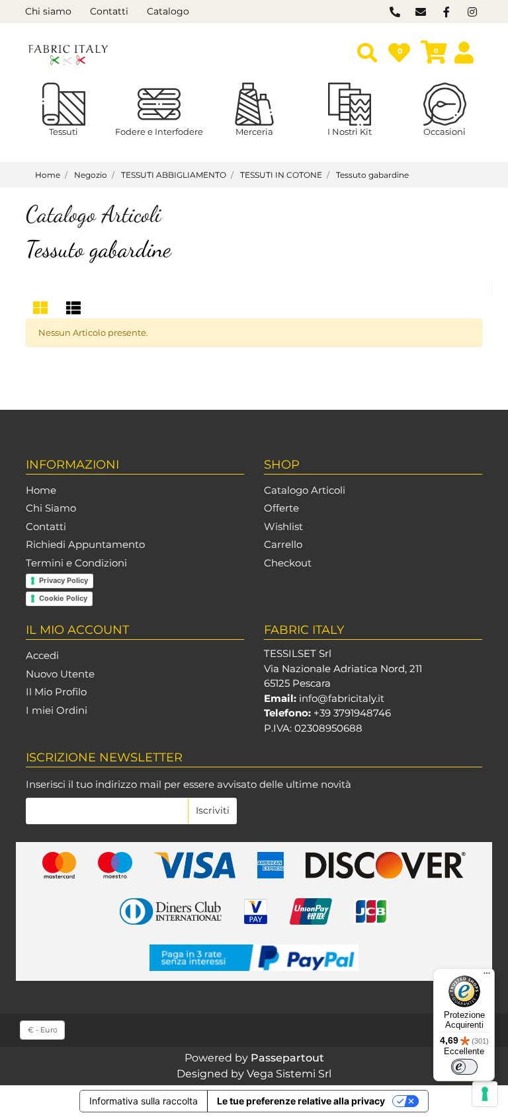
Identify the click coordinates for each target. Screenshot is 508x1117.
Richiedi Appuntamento (85, 544)
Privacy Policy (63, 580)
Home (41, 490)
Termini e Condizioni (76, 563)
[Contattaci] (394, 13)
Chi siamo (48, 11)
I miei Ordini (56, 710)
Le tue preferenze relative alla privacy (301, 1100)
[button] (212, 811)
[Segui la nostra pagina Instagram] (470, 13)
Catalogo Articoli (304, 490)
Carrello (283, 544)
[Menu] (487, 976)
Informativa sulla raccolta (143, 1100)
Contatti (109, 11)
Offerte (281, 508)
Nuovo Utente (60, 674)
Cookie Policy (63, 598)
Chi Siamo (51, 508)
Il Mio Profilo (56, 691)
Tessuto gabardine (98, 249)
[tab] (42, 308)
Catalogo (168, 11)
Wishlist (283, 526)
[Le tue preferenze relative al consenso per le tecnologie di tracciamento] (484, 1093)
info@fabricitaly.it (341, 698)
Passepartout (287, 1058)
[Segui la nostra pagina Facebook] (446, 13)
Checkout (288, 563)
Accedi (42, 655)
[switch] (464, 1067)
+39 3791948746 (352, 713)
